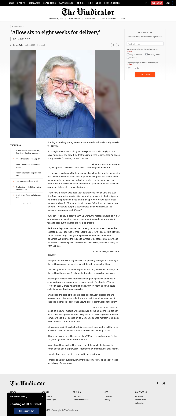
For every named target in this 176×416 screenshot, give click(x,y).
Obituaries (34, 3)
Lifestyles (108, 396)
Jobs (98, 3)
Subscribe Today (108, 18)
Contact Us (141, 392)
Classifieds (49, 3)
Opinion (81, 3)
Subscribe (157, 3)
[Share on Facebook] (113, 45)
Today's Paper (74, 18)
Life (90, 3)
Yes (130, 68)
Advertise (139, 396)
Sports (21, 3)
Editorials (77, 396)
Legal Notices (112, 3)
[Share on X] (118, 45)
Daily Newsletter (135, 54)
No (138, 68)
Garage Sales (66, 3)
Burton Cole (18, 27)
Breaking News (154, 54)
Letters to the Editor (81, 400)
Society (107, 400)
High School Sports (49, 400)
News (11, 3)
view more (26, 203)
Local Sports (47, 396)
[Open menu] (4, 3)
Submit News (90, 18)
